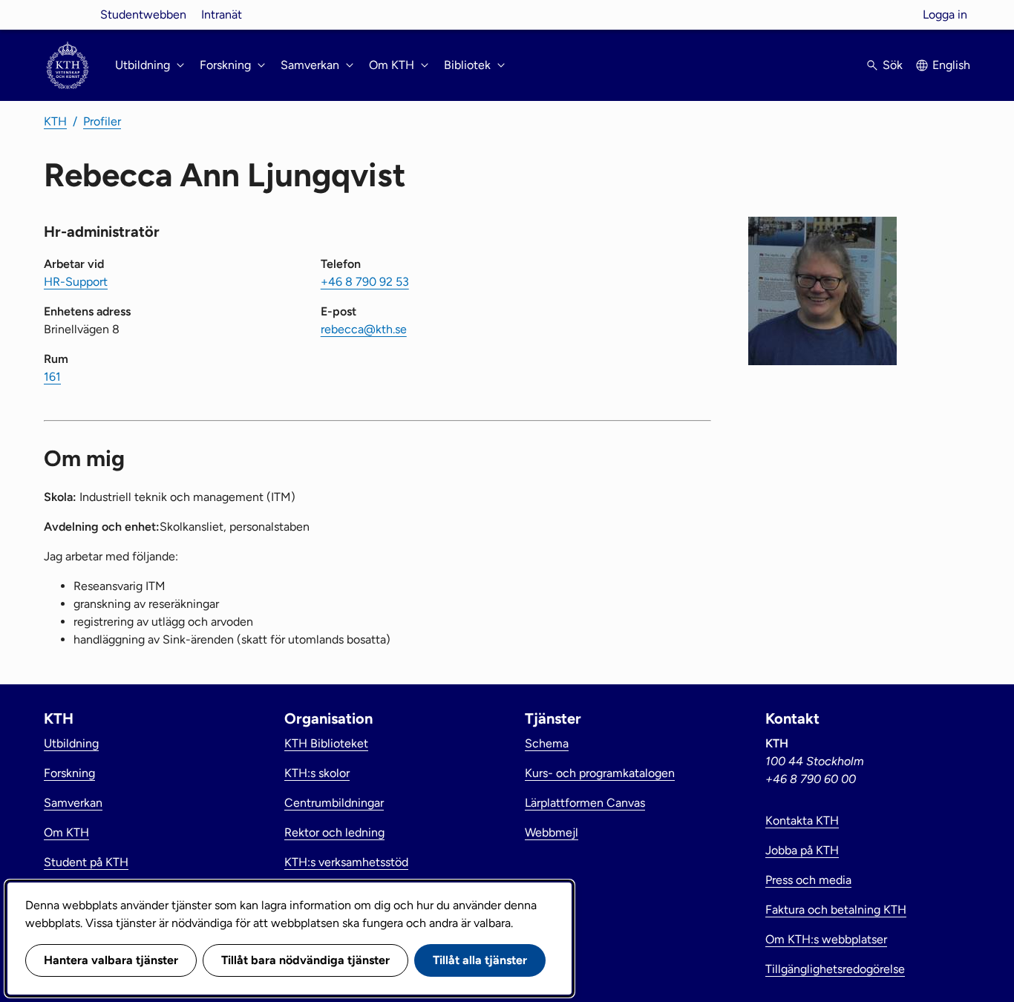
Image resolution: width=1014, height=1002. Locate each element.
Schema (547, 743)
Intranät (221, 14)
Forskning (69, 773)
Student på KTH (86, 862)
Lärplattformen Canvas (585, 803)
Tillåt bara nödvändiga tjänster (305, 960)
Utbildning (71, 743)
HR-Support (76, 282)
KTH (55, 121)
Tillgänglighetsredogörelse (835, 969)
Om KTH (66, 832)
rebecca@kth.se (364, 329)
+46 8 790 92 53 (365, 282)
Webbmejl (551, 832)
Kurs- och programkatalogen (600, 773)
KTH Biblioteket (326, 743)
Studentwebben (143, 14)
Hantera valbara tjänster (111, 960)
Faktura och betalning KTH (835, 910)
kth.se (67, 14)
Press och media (808, 880)
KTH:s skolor (317, 773)
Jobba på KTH (802, 850)
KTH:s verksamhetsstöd (346, 862)
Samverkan (73, 803)
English (951, 65)
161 (52, 377)
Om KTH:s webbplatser (826, 939)
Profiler (102, 121)
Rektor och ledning (334, 832)
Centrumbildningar (334, 803)
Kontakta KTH (802, 820)
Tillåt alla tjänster (480, 960)
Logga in (945, 14)
